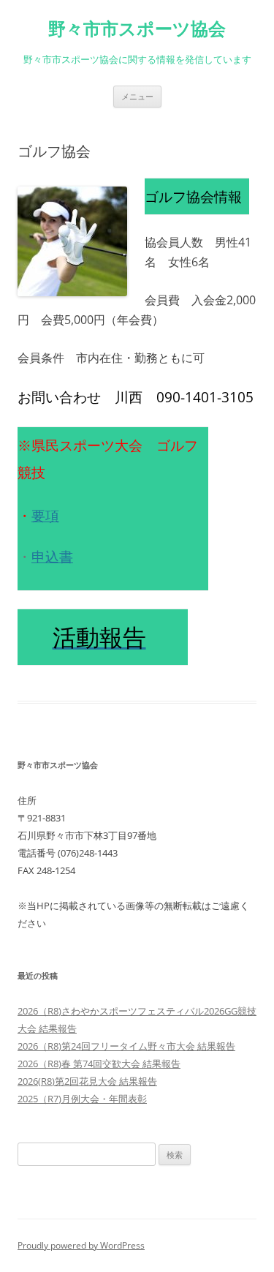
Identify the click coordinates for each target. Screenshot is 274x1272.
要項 (45, 515)
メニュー (137, 96)
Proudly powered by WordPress (81, 1245)
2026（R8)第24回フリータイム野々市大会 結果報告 (126, 1046)
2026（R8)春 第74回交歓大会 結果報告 (99, 1063)
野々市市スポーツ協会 (137, 29)
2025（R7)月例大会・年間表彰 (82, 1098)
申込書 (52, 556)
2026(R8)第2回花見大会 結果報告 (87, 1081)
